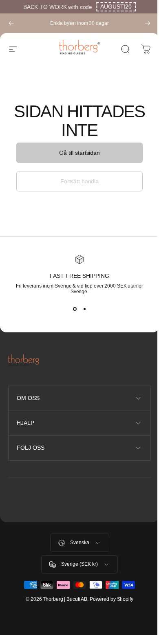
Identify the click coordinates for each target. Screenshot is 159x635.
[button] (116, 6)
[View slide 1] (75, 309)
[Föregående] (11, 23)
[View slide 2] (84, 309)
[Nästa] (148, 23)
